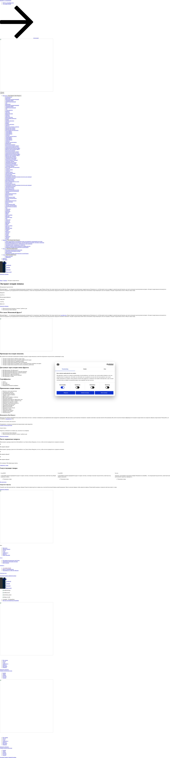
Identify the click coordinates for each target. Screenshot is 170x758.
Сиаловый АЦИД (9, 100)
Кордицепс (7, 211)
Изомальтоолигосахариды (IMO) (12, 148)
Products (5, 280)
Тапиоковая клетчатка (10, 178)
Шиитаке (7, 216)
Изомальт (7, 111)
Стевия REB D (8, 132)
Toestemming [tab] (65, 368)
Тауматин (7, 135)
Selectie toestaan (85, 392)
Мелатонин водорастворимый (12, 99)
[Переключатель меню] (2, 93)
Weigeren (66, 392)
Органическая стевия (10, 197)
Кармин (7, 119)
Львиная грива (8, 217)
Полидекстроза (8, 174)
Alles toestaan (104, 392)
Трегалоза (7, 112)
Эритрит (7, 192)
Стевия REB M (8, 133)
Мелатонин (7, 98)
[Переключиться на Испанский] (7, 269)
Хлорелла (7, 210)
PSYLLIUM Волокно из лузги (12, 181)
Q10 (6, 102)
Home (1, 280)
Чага (6, 207)
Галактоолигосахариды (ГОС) (12, 147)
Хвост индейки (8, 215)
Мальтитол (7, 231)
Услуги (1, 557)
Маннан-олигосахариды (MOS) (12, 149)
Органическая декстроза (10, 193)
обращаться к (9, 418)
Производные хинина (10, 128)
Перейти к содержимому (5, 0)
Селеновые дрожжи (9, 161)
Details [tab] (85, 368)
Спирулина (7, 209)
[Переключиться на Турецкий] (7, 267)
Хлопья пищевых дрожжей (11, 160)
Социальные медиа (3, 573)
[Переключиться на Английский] (8, 265)
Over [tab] (105, 368)
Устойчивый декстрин (10, 175)
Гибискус (7, 122)
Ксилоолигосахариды (10, 144)
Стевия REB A (8, 131)
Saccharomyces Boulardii (10, 159)
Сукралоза (7, 168)
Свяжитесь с (2, 565)
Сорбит (7, 230)
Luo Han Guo (64, 315)
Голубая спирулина (9, 120)
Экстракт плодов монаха (11, 136)
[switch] (77, 387)
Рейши (6, 213)
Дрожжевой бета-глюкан (11, 157)
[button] (4, 263)
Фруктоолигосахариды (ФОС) (12, 145)
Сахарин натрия (9, 169)
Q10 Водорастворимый (10, 101)
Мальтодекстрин (9, 113)
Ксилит (7, 195)
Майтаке (7, 212)
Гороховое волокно (9, 179)
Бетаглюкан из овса (9, 180)
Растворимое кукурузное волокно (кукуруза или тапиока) (18, 176)
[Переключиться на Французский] (8, 272)
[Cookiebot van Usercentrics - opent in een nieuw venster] (107, 365)
